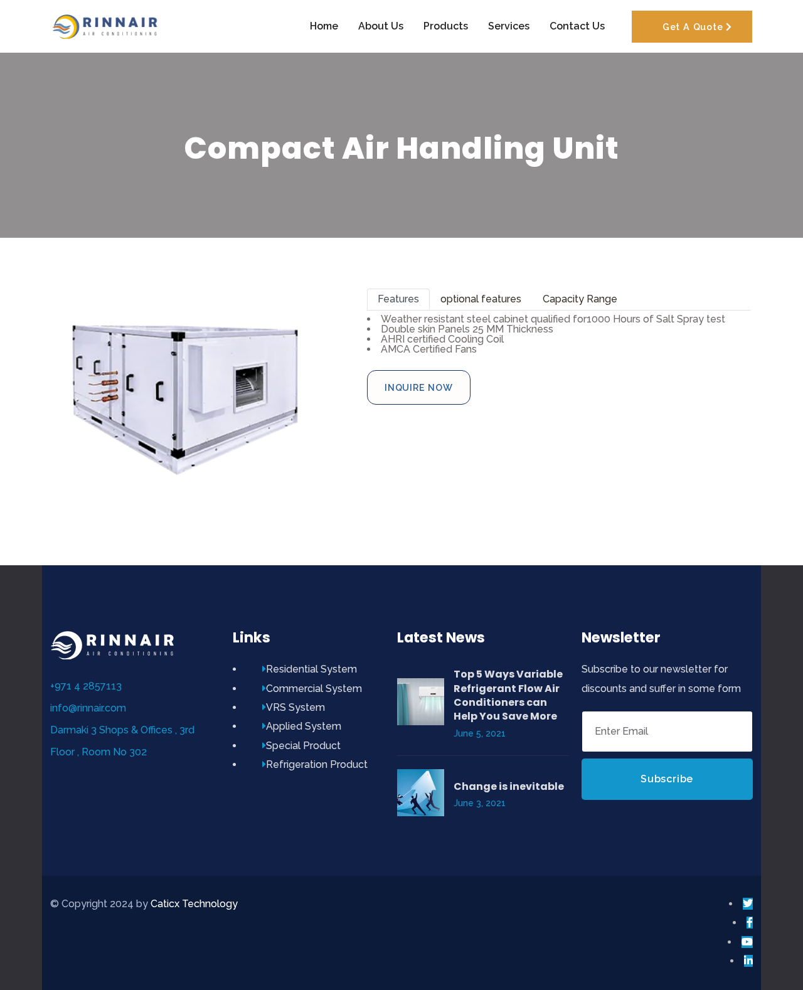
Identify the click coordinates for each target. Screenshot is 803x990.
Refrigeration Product (317, 764)
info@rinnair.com (88, 708)
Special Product (303, 746)
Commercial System (314, 689)
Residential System (311, 669)
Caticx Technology (194, 904)
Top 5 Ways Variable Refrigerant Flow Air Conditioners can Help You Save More (508, 695)
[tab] (398, 299)
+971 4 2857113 (86, 686)
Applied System (303, 726)
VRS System (295, 707)
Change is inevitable (509, 786)
